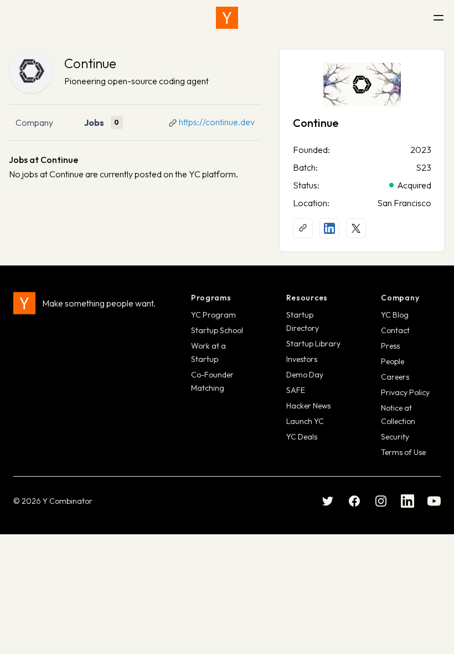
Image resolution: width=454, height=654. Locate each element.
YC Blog (395, 315)
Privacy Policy (405, 392)
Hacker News (308, 406)
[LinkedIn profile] (329, 228)
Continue (90, 63)
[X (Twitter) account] (356, 228)
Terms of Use (403, 452)
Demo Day (304, 375)
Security (395, 437)
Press (390, 346)
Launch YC (305, 421)
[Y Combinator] (227, 18)
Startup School (217, 330)
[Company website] (303, 228)
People (392, 361)
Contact (395, 330)
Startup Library (313, 344)
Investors (301, 359)
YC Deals (301, 437)
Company (34, 122)
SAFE (295, 390)
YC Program (213, 315)
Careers (395, 377)
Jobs (94, 122)
